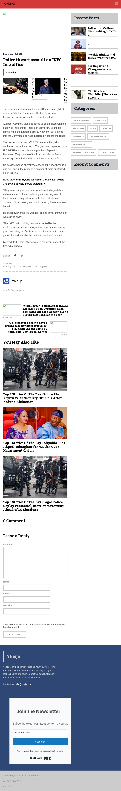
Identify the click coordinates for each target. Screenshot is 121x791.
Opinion (106, 128)
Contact (7, 786)
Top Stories (107, 152)
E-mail (6, 593)
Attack (6, 266)
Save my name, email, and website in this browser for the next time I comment (34, 625)
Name (6, 582)
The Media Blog (98, 136)
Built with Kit (40, 758)
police (44, 266)
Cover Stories (81, 120)
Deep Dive (7, 263)
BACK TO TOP (14, 781)
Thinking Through (83, 152)
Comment (8, 544)
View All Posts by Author (13, 290)
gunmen (13, 266)
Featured (78, 128)
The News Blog (81, 144)
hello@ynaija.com (23, 684)
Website (7, 605)
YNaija (12, 72)
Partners (78, 136)
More (92, 128)
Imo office (22, 266)
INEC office (32, 266)
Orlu (39, 266)
